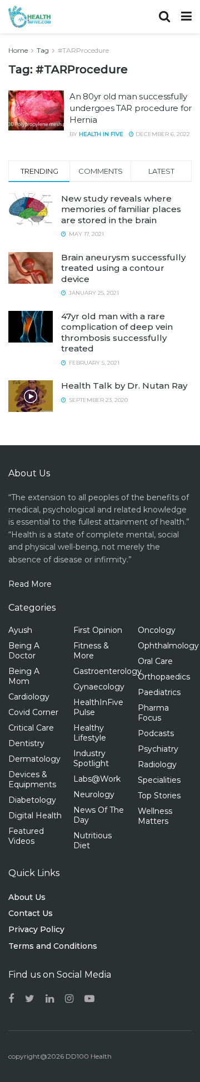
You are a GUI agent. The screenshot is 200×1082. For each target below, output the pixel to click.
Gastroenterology (107, 671)
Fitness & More (91, 651)
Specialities (159, 780)
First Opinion (97, 630)
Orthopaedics (164, 677)
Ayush (20, 630)
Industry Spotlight (91, 758)
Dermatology (34, 759)
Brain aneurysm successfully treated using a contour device (123, 268)
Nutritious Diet (92, 840)
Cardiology (28, 697)
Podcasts (156, 733)
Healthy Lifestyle (89, 733)
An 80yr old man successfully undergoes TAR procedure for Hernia (130, 108)
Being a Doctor (23, 651)
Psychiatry (158, 749)
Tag (43, 50)
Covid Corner (33, 712)
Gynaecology (98, 687)
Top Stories (159, 796)
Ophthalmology (168, 646)
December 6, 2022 (162, 134)
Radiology (157, 764)
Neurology (93, 794)
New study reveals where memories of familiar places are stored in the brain (121, 209)
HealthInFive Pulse (98, 707)
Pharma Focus (153, 713)
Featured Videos (26, 836)
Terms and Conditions (52, 946)
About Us (27, 897)
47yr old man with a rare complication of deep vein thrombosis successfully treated (117, 332)
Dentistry (26, 743)
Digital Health (35, 816)
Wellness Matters (155, 816)
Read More (30, 584)
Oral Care (155, 661)
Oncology (157, 630)
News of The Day (98, 815)
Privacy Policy (36, 929)
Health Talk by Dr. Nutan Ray (124, 385)
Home (18, 50)
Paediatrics (159, 692)
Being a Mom (23, 676)
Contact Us (30, 913)
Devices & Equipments (32, 779)
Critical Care (31, 728)
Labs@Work (97, 779)
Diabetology (32, 800)
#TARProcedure (83, 50)
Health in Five (101, 134)
